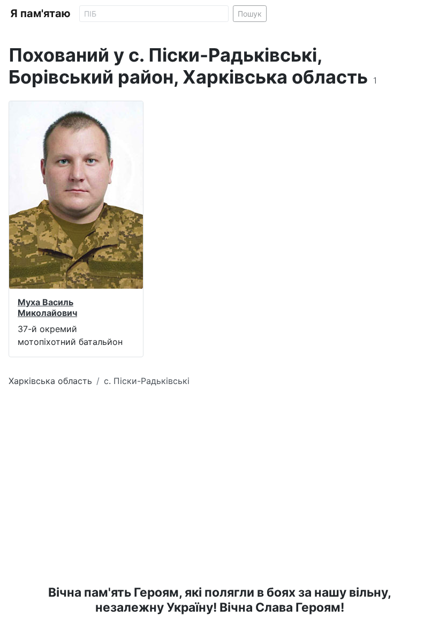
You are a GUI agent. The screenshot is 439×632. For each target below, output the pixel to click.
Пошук (250, 13)
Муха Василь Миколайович (47, 307)
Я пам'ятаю (40, 13)
